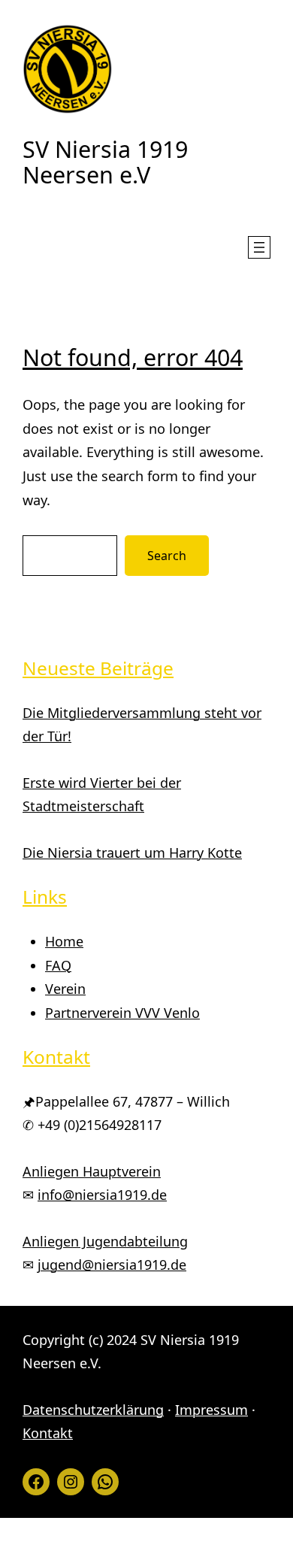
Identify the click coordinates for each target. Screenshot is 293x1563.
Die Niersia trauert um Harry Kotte (132, 853)
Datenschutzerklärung (93, 1410)
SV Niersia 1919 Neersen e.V (105, 161)
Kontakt (48, 1433)
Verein (65, 989)
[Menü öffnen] (259, 247)
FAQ (58, 965)
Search (166, 555)
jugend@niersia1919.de (112, 1265)
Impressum (211, 1410)
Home (64, 941)
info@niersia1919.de (102, 1195)
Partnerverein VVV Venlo (122, 1013)
